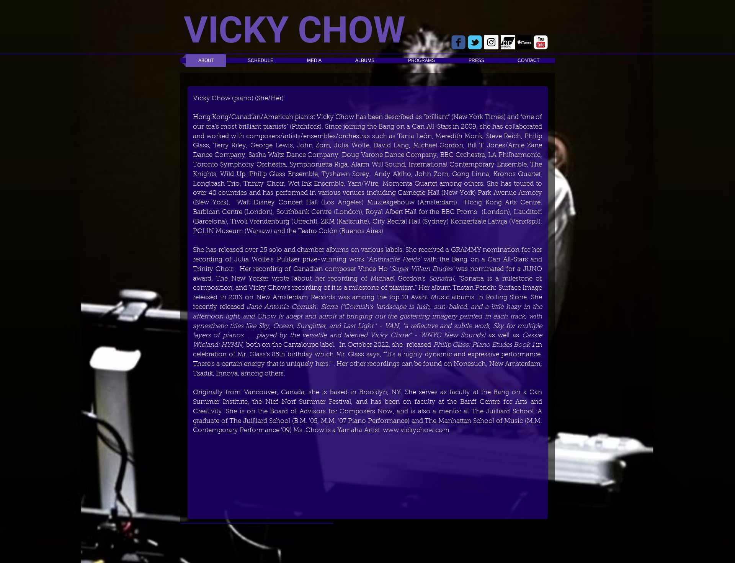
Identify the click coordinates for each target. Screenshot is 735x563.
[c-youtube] (541, 42)
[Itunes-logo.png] (524, 42)
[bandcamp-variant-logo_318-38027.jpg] (508, 42)
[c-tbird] (475, 42)
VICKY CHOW (294, 29)
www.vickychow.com (416, 430)
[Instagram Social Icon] (491, 42)
